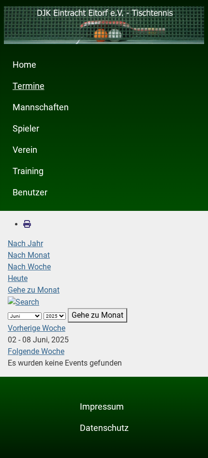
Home (24, 65)
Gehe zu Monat (33, 290)
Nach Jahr (25, 243)
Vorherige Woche (36, 328)
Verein (25, 150)
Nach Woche (29, 266)
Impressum (102, 407)
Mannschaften (41, 107)
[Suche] (23, 301)
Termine (29, 86)
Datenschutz (104, 428)
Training (28, 171)
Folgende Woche (36, 351)
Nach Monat (29, 255)
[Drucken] (27, 224)
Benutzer (30, 192)
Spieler (26, 128)
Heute (18, 278)
